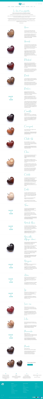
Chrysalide (12, 389)
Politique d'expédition (25, 387)
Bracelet (12, 387)
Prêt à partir (12, 6)
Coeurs (12, 388)
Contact (32, 6)
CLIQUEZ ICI (30, 364)
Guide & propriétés (17, 6)
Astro (34, 6)
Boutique (9, 6)
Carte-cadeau (27, 6)
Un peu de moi (23, 6)
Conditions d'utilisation (26, 390)
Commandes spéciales (14, 390)
